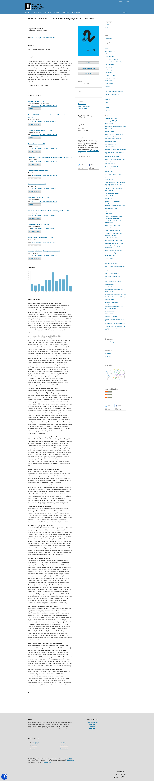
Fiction (107, 107)
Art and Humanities (84, 106)
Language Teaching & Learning (114, 62)
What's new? (65, 12)
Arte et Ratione (109, 123)
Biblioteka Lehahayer (110, 144)
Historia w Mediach (110, 196)
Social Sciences (108, 80)
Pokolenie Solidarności (111, 238)
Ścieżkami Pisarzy (109, 314)
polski (106, 27)
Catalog (27, 12)
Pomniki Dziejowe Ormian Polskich (114, 240)
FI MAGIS (69, 759)
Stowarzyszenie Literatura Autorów (114, 279)
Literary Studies (110, 64)
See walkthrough (110, 342)
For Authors (37, 12)
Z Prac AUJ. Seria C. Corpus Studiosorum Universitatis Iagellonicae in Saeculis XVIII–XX (115, 328)
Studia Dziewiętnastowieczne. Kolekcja (115, 287)
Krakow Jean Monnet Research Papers (115, 205)
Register (121, 1)
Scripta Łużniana (109, 258)
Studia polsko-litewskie (111, 316)
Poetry (107, 102)
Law (107, 97)
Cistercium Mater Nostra (111, 166)
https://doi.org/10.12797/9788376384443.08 (44, 202)
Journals (34, 746)
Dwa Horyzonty (109, 171)
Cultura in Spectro (109, 169)
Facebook (92, 724)
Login (127, 1)
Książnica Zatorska (109, 211)
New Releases (108, 38)
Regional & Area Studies (112, 78)
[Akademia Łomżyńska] (111, 118)
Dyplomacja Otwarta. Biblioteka (113, 174)
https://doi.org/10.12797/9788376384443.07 (44, 188)
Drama (107, 105)
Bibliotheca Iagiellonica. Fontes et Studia (115, 126)
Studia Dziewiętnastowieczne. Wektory (115, 297)
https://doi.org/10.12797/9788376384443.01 (44, 106)
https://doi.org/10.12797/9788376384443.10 (44, 228)
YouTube (92, 726)
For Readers (108, 353)
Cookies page (70, 760)
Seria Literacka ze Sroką (111, 263)
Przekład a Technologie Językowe (113, 228)
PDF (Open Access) (34, 109)
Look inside (89, 63)
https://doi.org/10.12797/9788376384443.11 (44, 242)
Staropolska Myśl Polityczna (112, 273)
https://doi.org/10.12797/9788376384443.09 (44, 215)
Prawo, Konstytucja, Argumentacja (114, 250)
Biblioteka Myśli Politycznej (112, 156)
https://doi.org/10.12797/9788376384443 (43, 38)
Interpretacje (82, 94)
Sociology (108, 86)
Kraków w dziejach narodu (112, 208)
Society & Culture (110, 75)
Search (125, 12)
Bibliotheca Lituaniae (110, 129)
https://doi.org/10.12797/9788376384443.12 (44, 255)
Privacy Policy (47, 762)
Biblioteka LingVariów (110, 147)
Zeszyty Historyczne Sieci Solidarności (115, 323)
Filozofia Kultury (109, 179)
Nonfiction (108, 110)
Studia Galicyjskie (109, 299)
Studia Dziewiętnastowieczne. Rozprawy (115, 294)
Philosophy (108, 72)
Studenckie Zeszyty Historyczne (113, 281)
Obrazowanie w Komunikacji (112, 230)
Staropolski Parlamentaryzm (112, 276)
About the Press (76, 12)
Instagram (92, 728)
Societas (107, 271)
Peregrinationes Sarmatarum (112, 225)
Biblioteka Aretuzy (109, 131)
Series (33, 749)
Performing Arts (82, 108)
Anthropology (109, 83)
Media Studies (109, 67)
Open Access (82, 104)
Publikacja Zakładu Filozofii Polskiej (114, 243)
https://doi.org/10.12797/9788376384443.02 (44, 121)
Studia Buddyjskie (109, 284)
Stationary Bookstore (92, 722)
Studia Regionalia (109, 311)
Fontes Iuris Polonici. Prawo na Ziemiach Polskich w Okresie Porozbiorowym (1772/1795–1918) (115, 184)
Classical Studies (110, 56)
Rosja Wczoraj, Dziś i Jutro (111, 253)
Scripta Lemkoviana (110, 255)
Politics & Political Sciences (113, 94)
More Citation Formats (85, 156)
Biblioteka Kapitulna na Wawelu (113, 138)
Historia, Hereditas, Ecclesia (112, 193)
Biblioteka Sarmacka (110, 163)
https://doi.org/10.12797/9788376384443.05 (44, 162)
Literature (107, 99)
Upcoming (48, 12)
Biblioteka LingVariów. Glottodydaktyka (115, 149)
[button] (83, 164)
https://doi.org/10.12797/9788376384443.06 (44, 175)
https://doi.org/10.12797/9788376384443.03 (44, 135)
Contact (56, 12)
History (107, 54)
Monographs (35, 743)
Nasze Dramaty (109, 213)
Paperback (88, 73)
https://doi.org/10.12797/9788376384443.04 (44, 148)
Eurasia (106, 177)
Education (108, 89)
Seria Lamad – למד (109, 261)
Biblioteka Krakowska (110, 141)
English (107, 25)
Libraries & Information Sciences (114, 91)
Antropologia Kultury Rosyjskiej (113, 121)
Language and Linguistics (112, 59)
